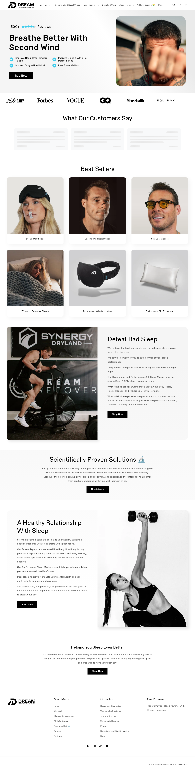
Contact (58, 731)
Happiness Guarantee (110, 706)
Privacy (103, 726)
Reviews (58, 736)
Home (57, 706)
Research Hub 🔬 (62, 726)
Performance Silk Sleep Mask (97, 311)
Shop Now (117, 414)
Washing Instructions (110, 711)
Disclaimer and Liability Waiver (115, 731)
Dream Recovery (161, 764)
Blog (102, 736)
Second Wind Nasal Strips (97, 239)
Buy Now (21, 75)
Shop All (58, 711)
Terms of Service (108, 716)
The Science (97, 489)
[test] (45, 100)
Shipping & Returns (109, 721)
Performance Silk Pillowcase (160, 311)
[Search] (174, 5)
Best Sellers (98, 169)
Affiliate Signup (61, 721)
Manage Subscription (64, 716)
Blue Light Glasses (159, 239)
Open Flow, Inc (182, 764)
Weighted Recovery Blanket (35, 311)
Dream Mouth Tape (35, 239)
